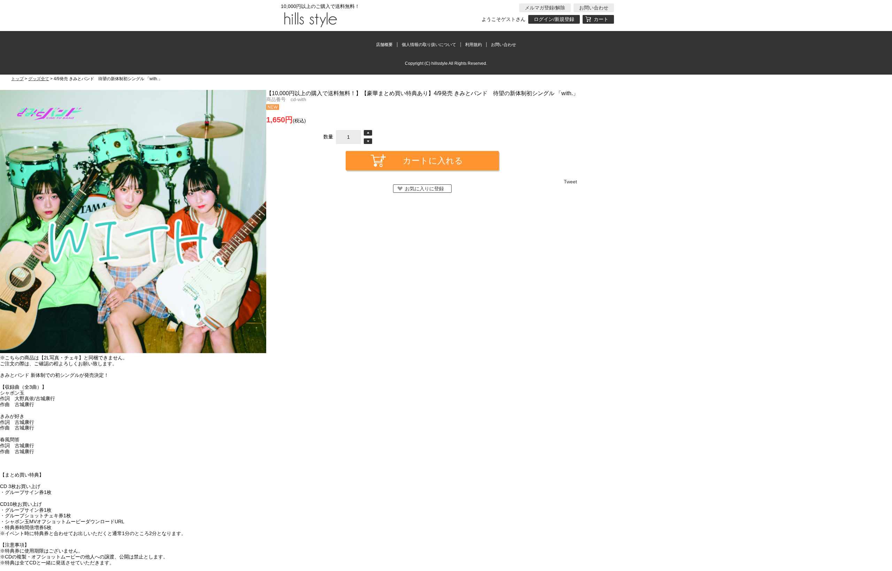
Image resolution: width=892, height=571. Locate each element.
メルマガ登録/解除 (545, 7)
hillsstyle (309, 19)
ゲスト (508, 19)
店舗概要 (384, 44)
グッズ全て (38, 78)
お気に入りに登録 (424, 188)
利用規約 (473, 44)
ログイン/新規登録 (554, 19)
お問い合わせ (593, 7)
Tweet (570, 181)
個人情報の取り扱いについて (429, 44)
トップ (17, 78)
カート (601, 19)
